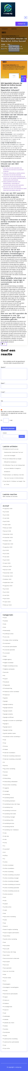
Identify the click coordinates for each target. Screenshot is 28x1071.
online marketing (8, 871)
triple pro (6, 1000)
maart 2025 (7, 563)
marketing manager (9, 817)
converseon (7, 643)
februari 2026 (8, 527)
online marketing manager (11, 878)
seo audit (6, 948)
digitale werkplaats (9, 669)
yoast (5, 1035)
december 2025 (8, 534)
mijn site (6, 836)
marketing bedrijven (9, 801)
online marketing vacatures (11, 891)
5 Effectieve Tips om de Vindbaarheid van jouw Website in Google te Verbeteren (14, 468)
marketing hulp (8, 807)
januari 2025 (7, 569)
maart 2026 (7, 524)
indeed (6, 749)
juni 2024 (6, 592)
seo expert (7, 961)
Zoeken (5, 433)
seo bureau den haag (10, 952)
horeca (6, 746)
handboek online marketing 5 (12, 736)
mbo (5, 833)
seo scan (6, 964)
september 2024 (8, 582)
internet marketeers (9, 752)
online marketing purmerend (12, 884)
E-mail (3, 392)
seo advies (7, 945)
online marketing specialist (11, 887)
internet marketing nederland (12, 756)
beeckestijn (7, 630)
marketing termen (9, 823)
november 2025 (8, 537)
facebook (6, 682)
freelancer (7, 694)
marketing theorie (9, 826)
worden (6, 1029)
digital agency (8, 659)
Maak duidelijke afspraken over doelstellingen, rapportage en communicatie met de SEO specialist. (13, 183)
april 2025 (6, 560)
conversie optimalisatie (10, 646)
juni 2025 (6, 553)
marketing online (8, 820)
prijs (5, 900)
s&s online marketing (10, 916)
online (5, 862)
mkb (5, 839)
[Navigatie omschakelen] (25, 17)
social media (7, 977)
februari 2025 (8, 566)
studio (5, 990)
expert (6, 678)
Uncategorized (8, 1006)
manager (6, 791)
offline (6, 855)
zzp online (7, 1048)
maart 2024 (7, 601)
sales (5, 919)
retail (5, 910)
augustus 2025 (8, 547)
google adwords (8, 707)
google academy (8, 704)
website (6, 1019)
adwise (6, 621)
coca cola (6, 637)
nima (5, 842)
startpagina (7, 984)
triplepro (6, 1003)
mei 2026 (6, 518)
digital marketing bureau (11, 666)
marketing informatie (10, 813)
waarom (6, 1009)
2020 (5, 617)
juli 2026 (6, 511)
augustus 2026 (8, 508)
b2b (5, 624)
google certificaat (9, 717)
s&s (5, 913)
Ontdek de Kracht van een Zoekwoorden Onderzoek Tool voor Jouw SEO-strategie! (13, 452)
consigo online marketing (11, 640)
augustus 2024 (8, 585)
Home (3, 44)
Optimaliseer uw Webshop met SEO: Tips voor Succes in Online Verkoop (14, 476)
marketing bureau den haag (12, 804)
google (6, 701)
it (4, 762)
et (4, 675)
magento (6, 788)
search (6, 926)
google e (6, 723)
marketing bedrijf (9, 797)
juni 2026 (6, 515)
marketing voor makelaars (11, 829)
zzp (5, 1045)
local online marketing (10, 784)
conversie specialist (9, 649)
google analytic (8, 711)
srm (5, 981)
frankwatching (8, 688)
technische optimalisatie (11, 993)
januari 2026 (7, 531)
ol (4, 858)
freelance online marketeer (11, 691)
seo (8, 44)
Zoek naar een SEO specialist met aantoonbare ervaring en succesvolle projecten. (13, 169)
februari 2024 (8, 605)
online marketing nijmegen (11, 881)
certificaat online (8, 633)
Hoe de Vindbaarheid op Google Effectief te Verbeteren (12, 460)
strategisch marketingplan (11, 987)
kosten (6, 775)
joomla (6, 765)
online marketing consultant (12, 874)
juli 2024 (6, 589)
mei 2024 (6, 595)
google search (8, 727)
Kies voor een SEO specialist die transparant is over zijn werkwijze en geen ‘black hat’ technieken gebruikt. (15, 188)
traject (6, 997)
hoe (5, 743)
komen (6, 772)
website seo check (9, 1022)
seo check (7, 955)
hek (5, 739)
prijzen (6, 903)
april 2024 (7, 598)
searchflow (7, 936)
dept (5, 656)
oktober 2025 (7, 540)
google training (8, 730)
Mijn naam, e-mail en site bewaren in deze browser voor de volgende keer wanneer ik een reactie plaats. (13, 413)
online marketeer (9, 865)
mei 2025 (6, 556)
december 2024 (8, 573)
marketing (7, 794)
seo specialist (7, 968)
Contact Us (21, 24)
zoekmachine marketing (10, 1038)
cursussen (7, 653)
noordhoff (6, 849)
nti (4, 852)
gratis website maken (10, 733)
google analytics (8, 714)
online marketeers (9, 868)
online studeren (8, 894)
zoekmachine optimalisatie (11, 1042)
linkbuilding (7, 778)
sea (5, 923)
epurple (6, 672)
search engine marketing (11, 929)
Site (2, 401)
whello (6, 1026)
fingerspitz (7, 685)
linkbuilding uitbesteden (11, 781)
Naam (3, 383)
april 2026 (6, 521)
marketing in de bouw (10, 810)
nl (4, 846)
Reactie (3, 367)
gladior (6, 698)
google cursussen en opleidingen (13, 720)
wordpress (7, 1032)
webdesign (7, 1016)
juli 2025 (6, 550)
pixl (5, 897)
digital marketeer (8, 662)
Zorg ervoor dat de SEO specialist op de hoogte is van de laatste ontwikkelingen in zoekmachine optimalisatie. (14, 178)
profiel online (7, 907)
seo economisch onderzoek (11, 958)
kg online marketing (9, 768)
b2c (5, 627)
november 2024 (8, 576)
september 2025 (8, 544)
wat (5, 1013)
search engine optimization (11, 932)
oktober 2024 (7, 579)
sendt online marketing (10, 939)
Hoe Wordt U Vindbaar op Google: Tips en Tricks (14, 483)
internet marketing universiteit (12, 759)
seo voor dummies (9, 971)
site (5, 974)
